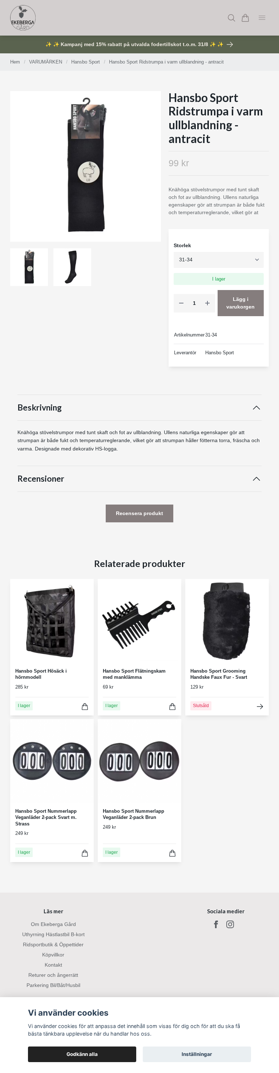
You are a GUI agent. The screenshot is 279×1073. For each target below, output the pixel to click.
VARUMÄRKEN (45, 62)
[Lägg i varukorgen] (85, 706)
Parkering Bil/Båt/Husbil (53, 985)
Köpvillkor (53, 955)
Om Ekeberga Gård (53, 924)
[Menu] (262, 17)
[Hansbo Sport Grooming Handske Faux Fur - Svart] (260, 706)
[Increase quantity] (207, 303)
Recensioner (40, 479)
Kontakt (53, 965)
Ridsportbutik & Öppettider (53, 944)
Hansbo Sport (85, 62)
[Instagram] (230, 924)
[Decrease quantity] (181, 303)
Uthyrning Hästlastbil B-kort (53, 934)
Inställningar (197, 1054)
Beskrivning (39, 407)
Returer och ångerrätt (53, 975)
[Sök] (232, 18)
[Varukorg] (245, 18)
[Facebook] (216, 924)
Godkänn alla (82, 1054)
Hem (15, 62)
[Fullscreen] (85, 166)
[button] (149, 168)
